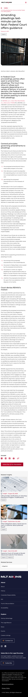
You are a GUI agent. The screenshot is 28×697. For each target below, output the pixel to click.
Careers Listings (5, 635)
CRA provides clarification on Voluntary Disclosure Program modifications (14, 496)
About (3, 586)
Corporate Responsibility (8, 595)
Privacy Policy (6, 688)
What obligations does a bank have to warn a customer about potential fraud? (13, 525)
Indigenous (10, 557)
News (2, 627)
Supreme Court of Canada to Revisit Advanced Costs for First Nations (13, 554)
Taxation (3, 500)
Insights (6, 7)
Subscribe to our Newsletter (12, 464)
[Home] (1, 8)
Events (3, 631)
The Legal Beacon (6, 622)
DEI (2, 599)
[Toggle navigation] (26, 2)
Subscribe (8, 663)
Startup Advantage (6, 618)
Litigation (4, 34)
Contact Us (9, 640)
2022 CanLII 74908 (9, 103)
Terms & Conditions (7, 684)
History (3, 591)
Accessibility (4, 608)
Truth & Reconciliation (7, 603)
